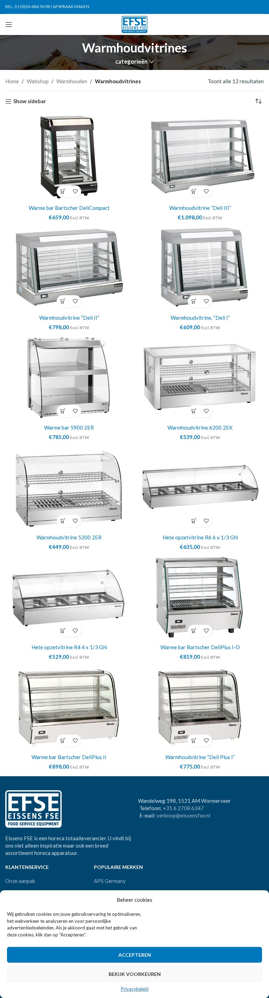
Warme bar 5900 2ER (69, 427)
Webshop (38, 81)
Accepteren (134, 955)
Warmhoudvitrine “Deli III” (200, 208)
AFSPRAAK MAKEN (71, 6)
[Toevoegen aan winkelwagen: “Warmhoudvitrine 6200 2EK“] (194, 411)
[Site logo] (135, 24)
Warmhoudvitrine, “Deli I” (200, 317)
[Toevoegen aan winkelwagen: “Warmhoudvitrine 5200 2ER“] (63, 521)
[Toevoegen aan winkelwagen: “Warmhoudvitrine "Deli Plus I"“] (194, 741)
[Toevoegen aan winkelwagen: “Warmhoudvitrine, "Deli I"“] (194, 301)
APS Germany (110, 881)
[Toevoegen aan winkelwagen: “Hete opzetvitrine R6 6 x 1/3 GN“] (194, 521)
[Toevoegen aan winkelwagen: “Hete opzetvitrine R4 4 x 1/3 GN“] (63, 631)
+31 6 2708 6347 (183, 808)
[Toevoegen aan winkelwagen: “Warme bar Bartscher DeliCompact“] (63, 191)
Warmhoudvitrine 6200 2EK (200, 427)
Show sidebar (29, 101)
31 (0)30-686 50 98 (32, 6)
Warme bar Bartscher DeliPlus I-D (200, 647)
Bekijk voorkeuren (135, 974)
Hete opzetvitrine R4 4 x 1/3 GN (69, 647)
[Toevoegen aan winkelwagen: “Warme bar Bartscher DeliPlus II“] (63, 741)
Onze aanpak (20, 881)
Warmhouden (71, 81)
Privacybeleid (135, 989)
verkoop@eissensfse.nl (183, 815)
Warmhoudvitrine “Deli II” (69, 317)
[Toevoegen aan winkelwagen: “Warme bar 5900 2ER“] (63, 411)
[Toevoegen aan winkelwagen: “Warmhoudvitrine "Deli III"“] (194, 191)
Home (12, 81)
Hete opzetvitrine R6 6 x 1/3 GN (200, 537)
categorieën (131, 62)
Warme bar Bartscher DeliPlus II (69, 757)
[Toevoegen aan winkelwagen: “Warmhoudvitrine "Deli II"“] (63, 301)
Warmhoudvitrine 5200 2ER (69, 537)
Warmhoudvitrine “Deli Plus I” (200, 757)
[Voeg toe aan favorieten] (75, 191)
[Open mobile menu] (9, 24)
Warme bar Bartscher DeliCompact (69, 208)
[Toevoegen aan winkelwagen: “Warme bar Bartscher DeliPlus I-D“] (194, 631)
